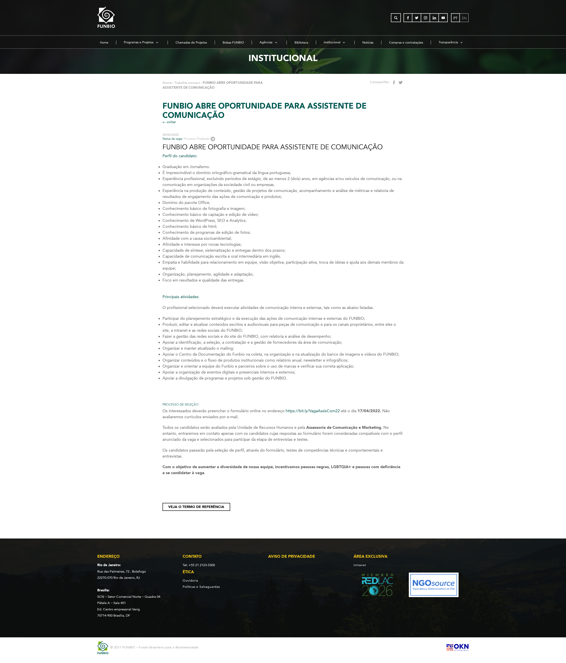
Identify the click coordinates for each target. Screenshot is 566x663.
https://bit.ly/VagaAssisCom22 (313, 410)
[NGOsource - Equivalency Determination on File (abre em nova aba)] (434, 586)
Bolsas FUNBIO (233, 42)
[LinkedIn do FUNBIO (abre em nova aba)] (434, 17)
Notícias (367, 42)
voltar (171, 122)
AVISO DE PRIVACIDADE (291, 556)
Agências (266, 42)
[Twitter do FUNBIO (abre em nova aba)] (416, 17)
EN (464, 18)
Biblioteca (301, 42)
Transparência (449, 42)
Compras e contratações (406, 42)
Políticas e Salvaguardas (201, 586)
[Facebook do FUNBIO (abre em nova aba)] (407, 17)
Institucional (332, 42)
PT (455, 18)
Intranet (360, 565)
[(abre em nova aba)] (374, 585)
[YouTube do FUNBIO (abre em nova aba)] (443, 17)
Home (104, 42)
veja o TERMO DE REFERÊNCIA (196, 507)
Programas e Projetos (139, 42)
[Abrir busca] (396, 17)
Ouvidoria (190, 580)
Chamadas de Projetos (191, 42)
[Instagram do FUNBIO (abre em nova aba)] (425, 17)
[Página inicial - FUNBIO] (118, 18)
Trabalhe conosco (187, 83)
